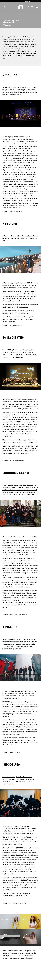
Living (8, 20)
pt (28, 7)
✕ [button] (39, 948)
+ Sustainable (27, 1)
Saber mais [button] (28, 958)
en (32, 7)
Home (4, 20)
